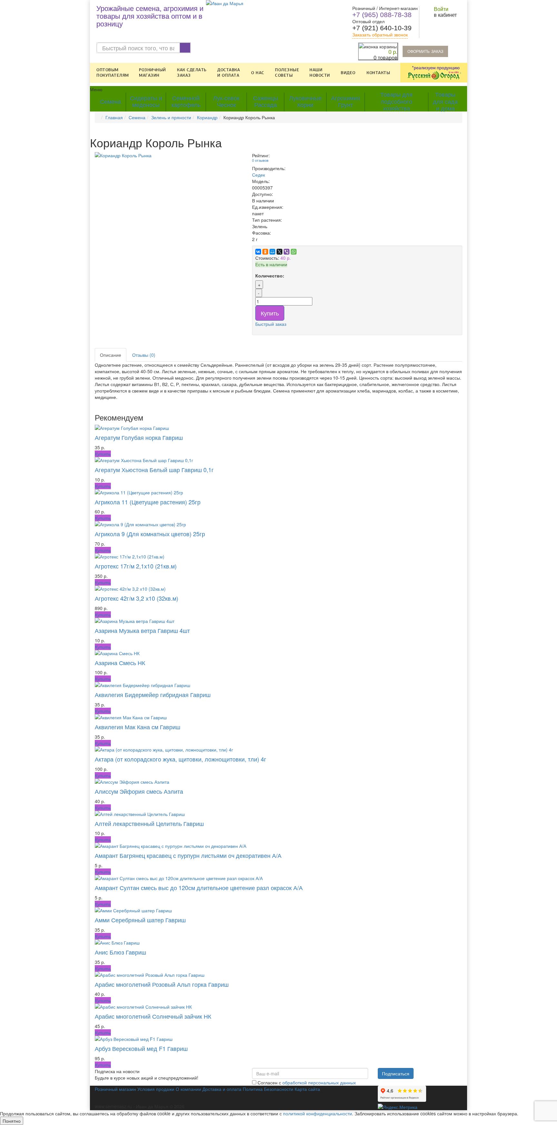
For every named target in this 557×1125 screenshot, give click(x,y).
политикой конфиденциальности (317, 1113)
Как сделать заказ (192, 72)
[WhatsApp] (294, 252)
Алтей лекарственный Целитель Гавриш (149, 823)
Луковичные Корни (305, 102)
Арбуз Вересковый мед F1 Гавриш (141, 1048)
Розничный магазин (152, 72)
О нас (257, 72)
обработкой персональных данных (319, 1082)
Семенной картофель (185, 102)
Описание (110, 355)
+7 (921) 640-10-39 (382, 28)
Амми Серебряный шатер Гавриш (140, 920)
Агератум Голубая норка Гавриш (139, 437)
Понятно (12, 1121)
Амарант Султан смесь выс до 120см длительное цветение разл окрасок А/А (199, 887)
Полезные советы (287, 72)
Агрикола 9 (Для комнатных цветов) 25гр (150, 533)
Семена (110, 102)
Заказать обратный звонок (380, 34)
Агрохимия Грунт (345, 102)
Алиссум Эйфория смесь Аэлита (139, 791)
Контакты (378, 72)
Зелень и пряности (171, 117)
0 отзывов (260, 160)
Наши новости (319, 72)
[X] (279, 252)
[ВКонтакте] (258, 252)
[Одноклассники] (265, 252)
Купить (270, 313)
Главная (114, 117)
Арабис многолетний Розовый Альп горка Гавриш (162, 984)
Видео (348, 72)
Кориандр (207, 117)
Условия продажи (155, 1089)
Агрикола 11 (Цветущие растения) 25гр (147, 502)
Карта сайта (307, 1089)
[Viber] (286, 252)
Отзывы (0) (143, 355)
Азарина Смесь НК (120, 662)
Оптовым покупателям (112, 72)
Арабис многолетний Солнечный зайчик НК (153, 1016)
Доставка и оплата (228, 72)
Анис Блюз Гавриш (120, 952)
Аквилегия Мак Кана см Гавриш (137, 727)
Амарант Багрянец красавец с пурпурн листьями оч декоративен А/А (188, 855)
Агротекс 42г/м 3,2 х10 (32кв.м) (136, 598)
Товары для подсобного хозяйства (396, 102)
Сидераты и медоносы (146, 102)
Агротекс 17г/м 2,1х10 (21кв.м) (136, 566)
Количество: (269, 275)
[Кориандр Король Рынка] (168, 155)
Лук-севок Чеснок (226, 102)
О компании (188, 1089)
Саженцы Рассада (265, 102)
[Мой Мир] (272, 252)
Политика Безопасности (268, 1089)
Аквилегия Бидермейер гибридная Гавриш (152, 694)
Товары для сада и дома (445, 102)
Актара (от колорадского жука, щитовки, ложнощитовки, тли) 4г (180, 759)
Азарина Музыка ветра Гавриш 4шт (142, 630)
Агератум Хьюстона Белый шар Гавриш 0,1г (154, 469)
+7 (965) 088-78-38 (382, 14)
